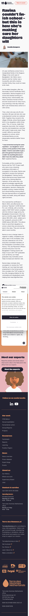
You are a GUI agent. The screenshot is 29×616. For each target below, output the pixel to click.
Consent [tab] (5, 291)
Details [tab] (14, 291)
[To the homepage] (14, 583)
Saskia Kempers (13, 47)
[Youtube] (16, 404)
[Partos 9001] (4, 571)
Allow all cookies (14, 317)
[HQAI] (11, 571)
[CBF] (22, 566)
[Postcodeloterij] (13, 566)
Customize (13, 322)
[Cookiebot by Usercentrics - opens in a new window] (20, 288)
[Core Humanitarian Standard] (21, 571)
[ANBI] (5, 566)
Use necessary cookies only (14, 327)
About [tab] (22, 291)
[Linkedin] (11, 404)
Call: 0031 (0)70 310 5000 (10, 491)
